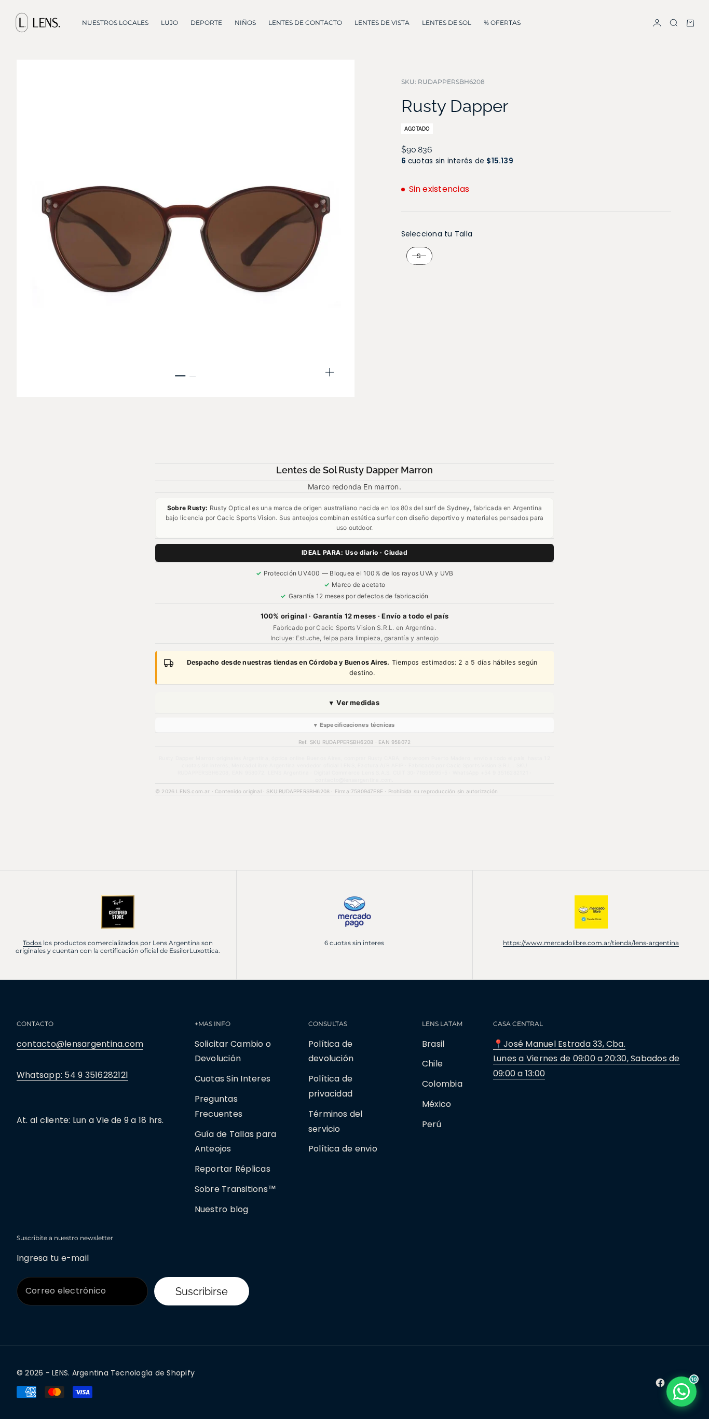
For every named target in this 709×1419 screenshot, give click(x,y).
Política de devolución (330, 1051)
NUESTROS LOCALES (115, 22)
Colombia (442, 1084)
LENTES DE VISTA (382, 22)
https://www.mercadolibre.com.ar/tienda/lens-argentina (591, 943)
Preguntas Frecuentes (218, 1106)
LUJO (169, 22)
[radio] (416, 256)
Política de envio (342, 1149)
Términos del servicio (335, 1121)
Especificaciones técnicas (354, 724)
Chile (432, 1064)
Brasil (433, 1044)
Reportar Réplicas (232, 1169)
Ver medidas (354, 702)
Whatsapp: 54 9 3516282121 (72, 1075)
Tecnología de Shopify (153, 1373)
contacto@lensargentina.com (80, 1044)
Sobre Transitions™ (235, 1189)
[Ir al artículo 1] (180, 375)
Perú (431, 1124)
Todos (32, 943)
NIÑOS (245, 22)
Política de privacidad (330, 1086)
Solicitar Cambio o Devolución (233, 1051)
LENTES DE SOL (446, 22)
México (436, 1104)
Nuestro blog (222, 1209)
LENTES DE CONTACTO (305, 22)
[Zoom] (329, 372)
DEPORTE (206, 22)
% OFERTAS (502, 22)
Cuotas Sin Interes (232, 1079)
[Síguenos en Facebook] (660, 1383)
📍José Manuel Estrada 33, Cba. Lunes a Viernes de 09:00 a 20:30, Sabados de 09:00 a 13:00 (586, 1059)
